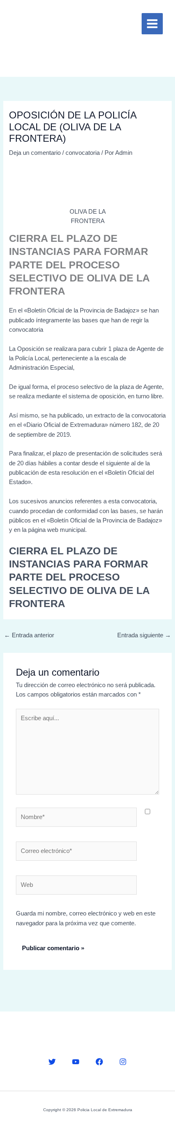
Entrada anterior (29, 635)
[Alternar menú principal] (152, 23)
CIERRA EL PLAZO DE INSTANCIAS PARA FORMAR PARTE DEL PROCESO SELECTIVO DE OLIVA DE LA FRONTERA (79, 577)
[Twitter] (52, 1061)
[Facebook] (99, 1061)
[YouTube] (75, 1061)
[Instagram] (123, 1061)
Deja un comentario (35, 153)
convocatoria (83, 153)
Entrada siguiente (144, 635)
